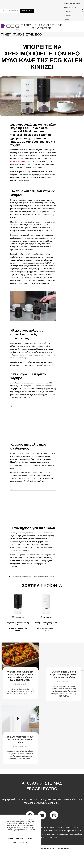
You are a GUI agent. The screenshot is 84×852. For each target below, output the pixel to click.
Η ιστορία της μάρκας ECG (72, 3)
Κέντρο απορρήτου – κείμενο (46, 848)
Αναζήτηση (27, 11)
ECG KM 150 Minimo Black (18, 629)
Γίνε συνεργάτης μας (70, 7)
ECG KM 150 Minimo (18, 161)
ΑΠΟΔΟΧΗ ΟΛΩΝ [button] (13, 838)
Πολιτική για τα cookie (20, 842)
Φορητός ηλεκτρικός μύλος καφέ (18, 624)
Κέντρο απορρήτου (63, 848)
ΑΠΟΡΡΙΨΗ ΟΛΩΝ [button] (26, 838)
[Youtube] (42, 815)
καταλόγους (67, 15)
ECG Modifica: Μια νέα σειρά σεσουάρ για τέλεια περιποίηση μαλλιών (63, 674)
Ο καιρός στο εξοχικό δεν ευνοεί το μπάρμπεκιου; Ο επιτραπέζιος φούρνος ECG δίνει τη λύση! (20, 675)
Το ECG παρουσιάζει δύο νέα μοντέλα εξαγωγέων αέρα (20, 739)
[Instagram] (54, 815)
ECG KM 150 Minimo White (46, 629)
